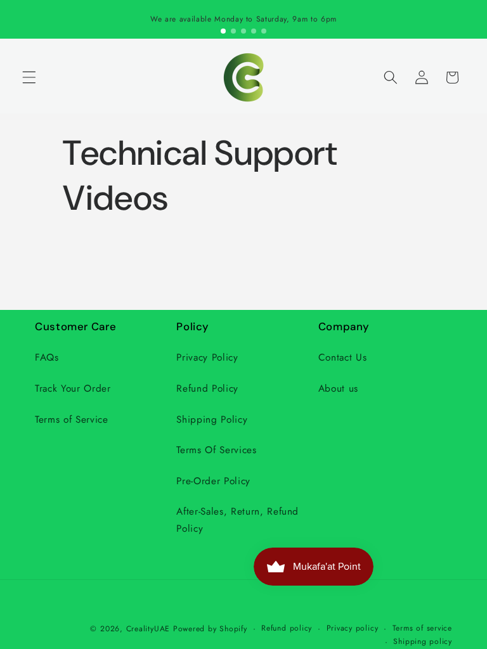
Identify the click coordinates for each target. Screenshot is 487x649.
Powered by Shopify (210, 628)
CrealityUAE (148, 628)
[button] (29, 77)
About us (338, 388)
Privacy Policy (207, 357)
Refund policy (286, 628)
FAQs (47, 357)
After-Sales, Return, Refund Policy (237, 520)
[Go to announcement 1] (223, 31)
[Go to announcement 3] (243, 31)
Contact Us (342, 357)
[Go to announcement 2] (233, 31)
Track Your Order (73, 388)
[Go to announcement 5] (263, 31)
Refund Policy (207, 388)
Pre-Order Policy (213, 481)
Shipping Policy (211, 420)
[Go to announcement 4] (253, 31)
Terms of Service (71, 420)
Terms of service (422, 628)
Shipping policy (422, 641)
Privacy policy (353, 628)
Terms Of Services (216, 450)
